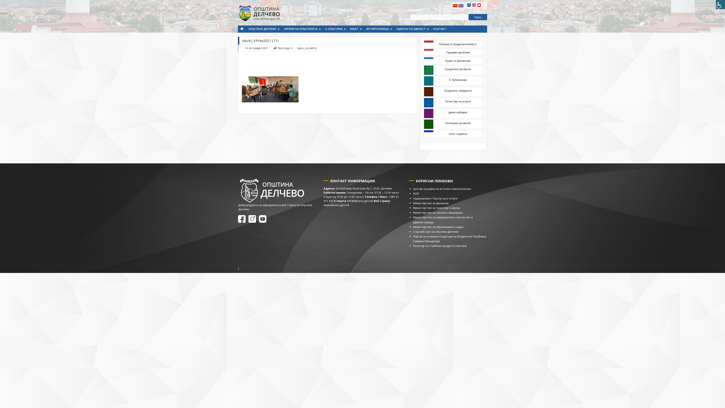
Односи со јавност (411, 29)
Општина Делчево (262, 29)
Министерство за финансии (431, 203)
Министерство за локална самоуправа (438, 212)
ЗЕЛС (416, 193)
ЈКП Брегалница (377, 29)
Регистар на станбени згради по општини (440, 246)
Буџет (354, 29)
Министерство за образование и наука (438, 227)
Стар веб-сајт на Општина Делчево (436, 231)
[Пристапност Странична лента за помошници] (720, 4)
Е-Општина (333, 29)
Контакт (439, 29)
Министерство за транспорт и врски (436, 208)
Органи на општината (301, 29)
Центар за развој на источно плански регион (442, 189)
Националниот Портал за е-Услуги (435, 198)
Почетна (242, 29)
